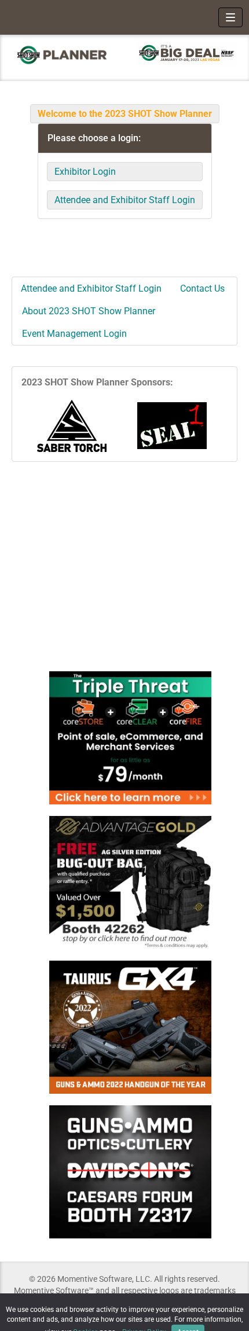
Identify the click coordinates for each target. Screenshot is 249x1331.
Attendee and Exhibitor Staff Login (124, 199)
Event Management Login (74, 333)
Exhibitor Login (85, 171)
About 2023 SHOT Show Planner (88, 311)
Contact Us (202, 288)
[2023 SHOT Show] (62, 55)
